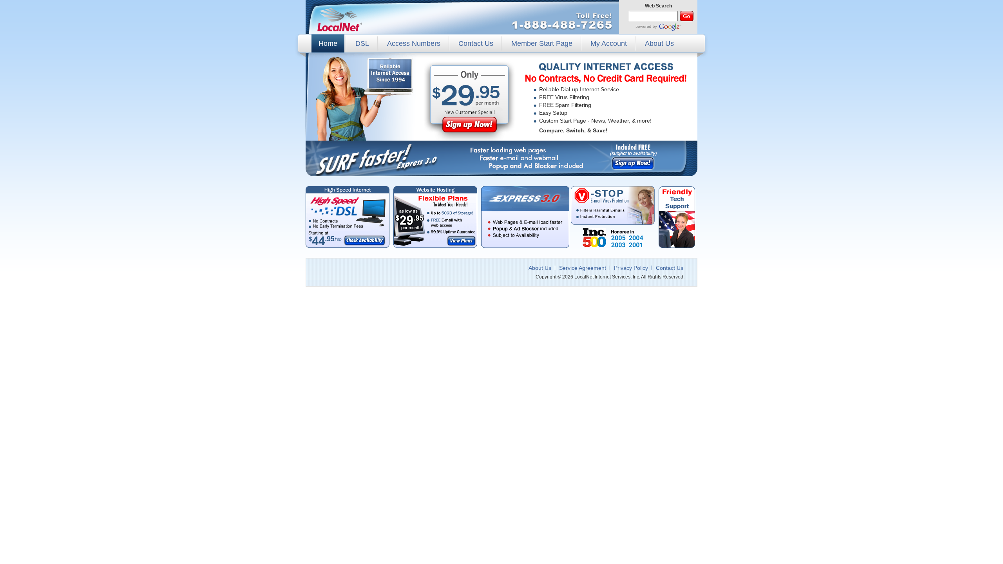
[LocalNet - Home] (339, 19)
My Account (608, 43)
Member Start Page (541, 43)
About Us (659, 43)
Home (328, 43)
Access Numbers (413, 43)
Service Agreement (582, 268)
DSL (362, 43)
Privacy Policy (631, 268)
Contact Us (475, 43)
